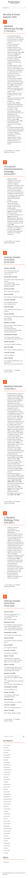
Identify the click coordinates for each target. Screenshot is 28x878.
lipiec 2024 (6, 806)
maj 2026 (6, 752)
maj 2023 (6, 840)
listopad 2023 (7, 826)
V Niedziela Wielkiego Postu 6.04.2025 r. (12, 520)
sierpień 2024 (7, 804)
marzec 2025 (7, 787)
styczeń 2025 (7, 791)
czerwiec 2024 (7, 809)
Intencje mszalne (8, 372)
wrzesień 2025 (7, 772)
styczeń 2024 (7, 821)
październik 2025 (8, 769)
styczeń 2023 (7, 850)
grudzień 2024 (7, 794)
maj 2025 (6, 782)
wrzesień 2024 (7, 801)
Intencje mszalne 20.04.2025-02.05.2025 (12, 260)
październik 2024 (8, 799)
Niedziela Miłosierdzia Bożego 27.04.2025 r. (13, 29)
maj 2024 (6, 811)
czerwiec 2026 (7, 750)
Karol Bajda (9, 150)
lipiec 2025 (6, 777)
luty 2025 (6, 789)
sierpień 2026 (7, 745)
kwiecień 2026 (7, 755)
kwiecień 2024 (7, 813)
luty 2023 (6, 848)
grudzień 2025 (7, 765)
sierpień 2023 (7, 833)
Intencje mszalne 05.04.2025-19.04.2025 (12, 603)
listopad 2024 (7, 796)
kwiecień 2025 (7, 784)
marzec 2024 (7, 816)
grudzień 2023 (7, 823)
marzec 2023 (7, 845)
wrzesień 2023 (7, 831)
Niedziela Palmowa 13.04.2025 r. (13, 387)
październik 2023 (8, 828)
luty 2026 (6, 760)
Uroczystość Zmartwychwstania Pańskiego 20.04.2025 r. (13, 170)
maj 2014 (6, 853)
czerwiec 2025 (7, 779)
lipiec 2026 (6, 747)
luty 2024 (6, 818)
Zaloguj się (6, 862)
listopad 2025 (7, 767)
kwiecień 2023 (7, 843)
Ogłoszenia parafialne (9, 152)
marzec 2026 (7, 757)
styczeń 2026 (7, 762)
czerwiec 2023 (7, 838)
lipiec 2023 (6, 836)
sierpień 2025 (7, 774)
